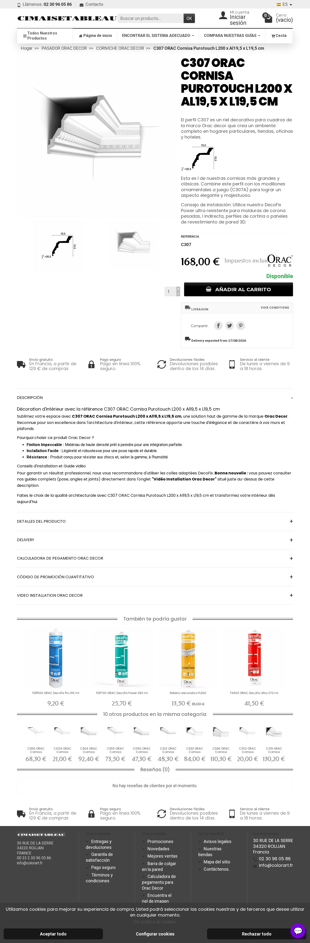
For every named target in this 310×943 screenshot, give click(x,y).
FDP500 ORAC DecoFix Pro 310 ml (55, 693)
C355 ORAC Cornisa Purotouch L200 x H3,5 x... (115, 753)
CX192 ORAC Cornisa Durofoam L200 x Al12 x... (142, 753)
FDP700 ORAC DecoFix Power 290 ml (122, 693)
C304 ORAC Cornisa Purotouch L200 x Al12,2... (89, 753)
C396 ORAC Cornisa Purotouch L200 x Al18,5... (221, 753)
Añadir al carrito (243, 289)
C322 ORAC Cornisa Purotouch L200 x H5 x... (168, 753)
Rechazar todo (256, 933)
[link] (218, 325)
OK (189, 18)
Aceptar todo (53, 933)
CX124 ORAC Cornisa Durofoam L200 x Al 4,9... (62, 753)
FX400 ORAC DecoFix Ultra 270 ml (254, 693)
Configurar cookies (155, 933)
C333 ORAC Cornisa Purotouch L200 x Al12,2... (194, 753)
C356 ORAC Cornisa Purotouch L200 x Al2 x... (36, 753)
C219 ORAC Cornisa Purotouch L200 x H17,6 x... (274, 753)
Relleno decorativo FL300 (188, 693)
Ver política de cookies (155, 921)
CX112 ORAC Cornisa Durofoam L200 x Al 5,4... (247, 753)
